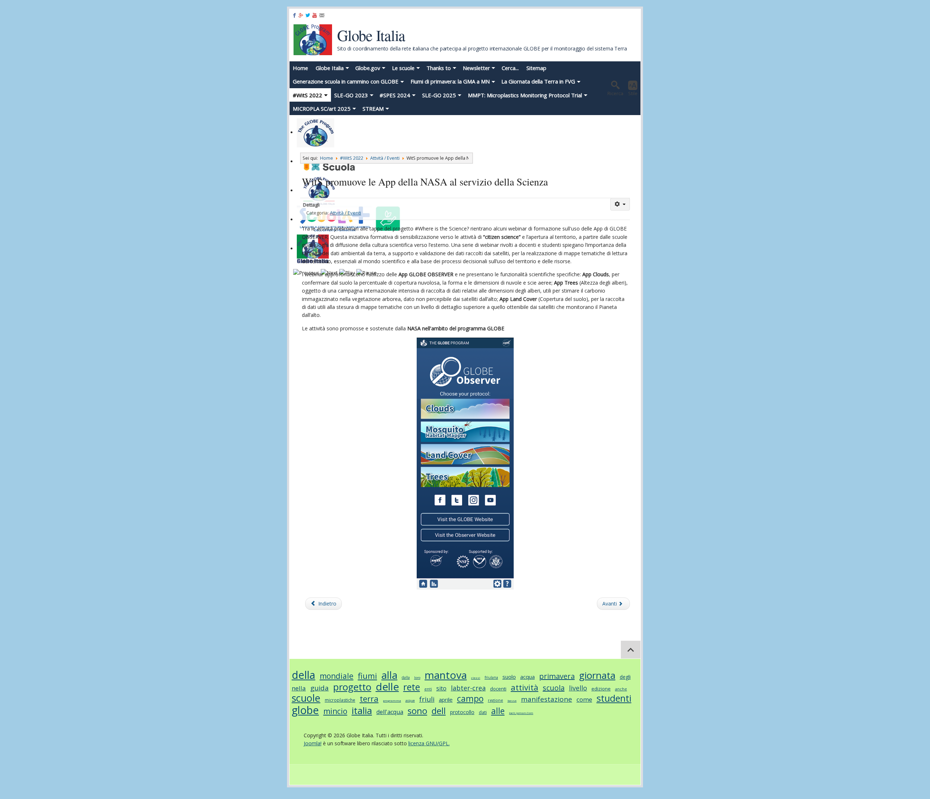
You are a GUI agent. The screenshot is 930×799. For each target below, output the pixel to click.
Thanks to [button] (438, 68)
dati (483, 712)
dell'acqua (389, 712)
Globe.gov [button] (367, 68)
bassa (512, 700)
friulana (491, 677)
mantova (446, 675)
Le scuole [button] (403, 68)
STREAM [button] (373, 108)
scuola (554, 688)
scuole (306, 698)
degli (625, 676)
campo (470, 698)
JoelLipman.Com (521, 713)
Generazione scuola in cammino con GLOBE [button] (346, 81)
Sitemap (536, 68)
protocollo (462, 712)
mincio (335, 711)
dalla (406, 677)
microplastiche (340, 700)
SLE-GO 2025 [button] (439, 95)
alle (498, 711)
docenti (498, 688)
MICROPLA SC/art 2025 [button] (322, 108)
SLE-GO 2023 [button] (351, 95)
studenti (614, 698)
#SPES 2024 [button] (395, 95)
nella (299, 688)
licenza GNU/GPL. (429, 743)
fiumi (367, 675)
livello (578, 688)
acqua (527, 676)
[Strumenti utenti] (620, 204)
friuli (426, 699)
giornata (597, 675)
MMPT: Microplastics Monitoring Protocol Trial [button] (525, 95)
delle (387, 686)
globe (305, 710)
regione (495, 700)
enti (428, 689)
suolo (509, 676)
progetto (352, 686)
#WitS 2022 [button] (307, 95)
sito (441, 688)
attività (524, 687)
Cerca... (510, 68)
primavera (557, 676)
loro (417, 677)
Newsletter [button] (476, 68)
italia (362, 710)
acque (410, 700)
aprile (446, 699)
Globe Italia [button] (330, 68)
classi (475, 678)
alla (389, 675)
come (584, 699)
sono (417, 711)
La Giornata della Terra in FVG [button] (538, 81)
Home (300, 68)
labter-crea (468, 688)
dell (439, 711)
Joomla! (313, 743)
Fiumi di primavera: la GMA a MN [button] (450, 81)
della (303, 675)
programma (392, 700)
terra (369, 698)
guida (319, 688)
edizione (601, 688)
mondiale (336, 676)
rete (411, 687)
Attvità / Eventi (345, 212)
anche (621, 689)
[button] (615, 88)
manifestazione (546, 699)
